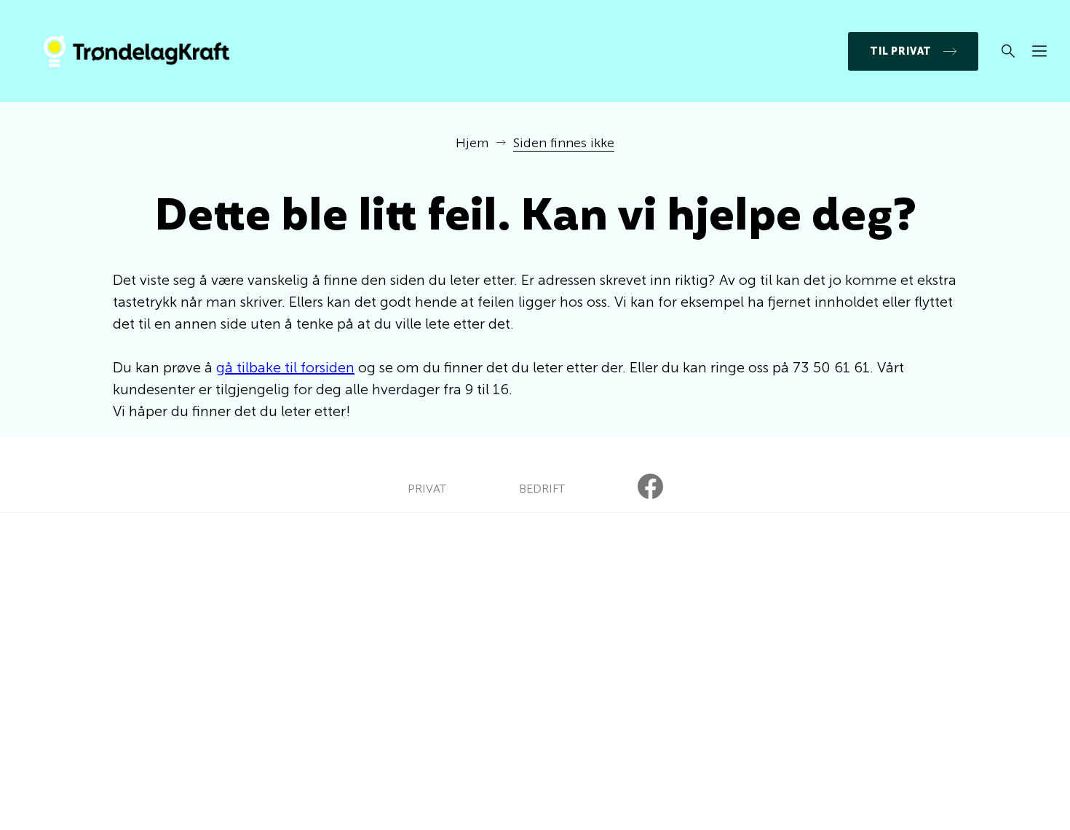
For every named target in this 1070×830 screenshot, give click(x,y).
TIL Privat (901, 51)
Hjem (472, 143)
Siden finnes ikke (563, 143)
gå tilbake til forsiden (285, 367)
